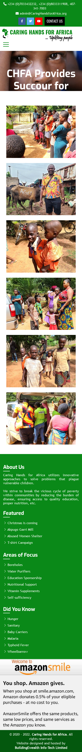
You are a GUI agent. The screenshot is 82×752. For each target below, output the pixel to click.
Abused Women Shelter (24, 536)
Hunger (12, 619)
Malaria (12, 638)
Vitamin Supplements (23, 591)
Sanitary (13, 625)
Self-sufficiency (19, 598)
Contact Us (55, 21)
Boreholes (14, 565)
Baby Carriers (17, 632)
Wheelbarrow (17, 652)
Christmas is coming (22, 523)
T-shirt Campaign (20, 543)
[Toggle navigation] (6, 45)
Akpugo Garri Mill (20, 530)
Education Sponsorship (24, 578)
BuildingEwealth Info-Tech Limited (41, 748)
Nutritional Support (22, 584)
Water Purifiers (18, 571)
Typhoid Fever (18, 645)
